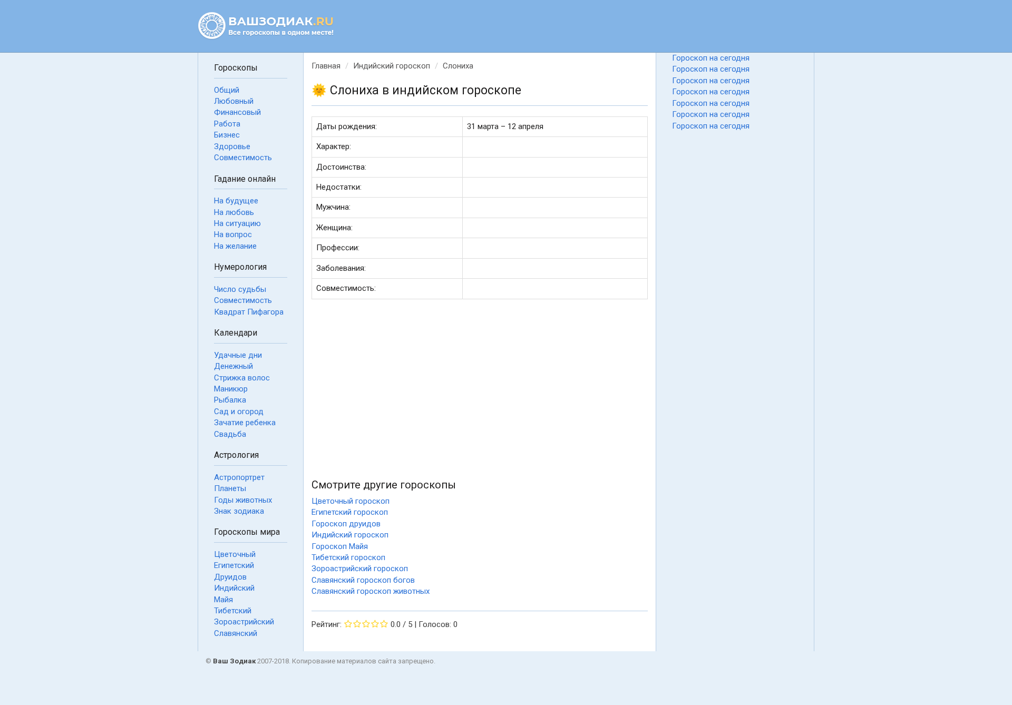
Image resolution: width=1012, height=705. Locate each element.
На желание (235, 246)
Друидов (230, 577)
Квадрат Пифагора (249, 312)
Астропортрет (239, 477)
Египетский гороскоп (350, 512)
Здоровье (232, 146)
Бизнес (227, 135)
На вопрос (233, 234)
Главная (326, 66)
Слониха (458, 66)
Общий (226, 90)
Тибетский (232, 610)
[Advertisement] (479, 391)
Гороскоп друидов (346, 523)
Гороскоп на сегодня (711, 58)
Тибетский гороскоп (348, 557)
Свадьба (230, 434)
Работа (227, 124)
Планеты (230, 488)
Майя (223, 599)
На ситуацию (237, 223)
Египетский (234, 565)
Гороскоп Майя (340, 546)
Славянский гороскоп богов (363, 580)
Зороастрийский (244, 621)
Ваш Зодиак (234, 661)
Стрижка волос (242, 378)
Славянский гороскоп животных (371, 591)
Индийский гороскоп (391, 66)
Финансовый (237, 112)
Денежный (233, 366)
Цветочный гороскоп (351, 501)
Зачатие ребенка (245, 422)
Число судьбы (240, 289)
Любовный (234, 101)
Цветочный (235, 554)
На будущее (236, 200)
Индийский (234, 588)
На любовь (234, 212)
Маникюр (231, 389)
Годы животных (243, 500)
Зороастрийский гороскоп (360, 568)
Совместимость (243, 157)
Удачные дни (238, 355)
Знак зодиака (239, 511)
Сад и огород (239, 411)
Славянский (235, 633)
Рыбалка (230, 400)
